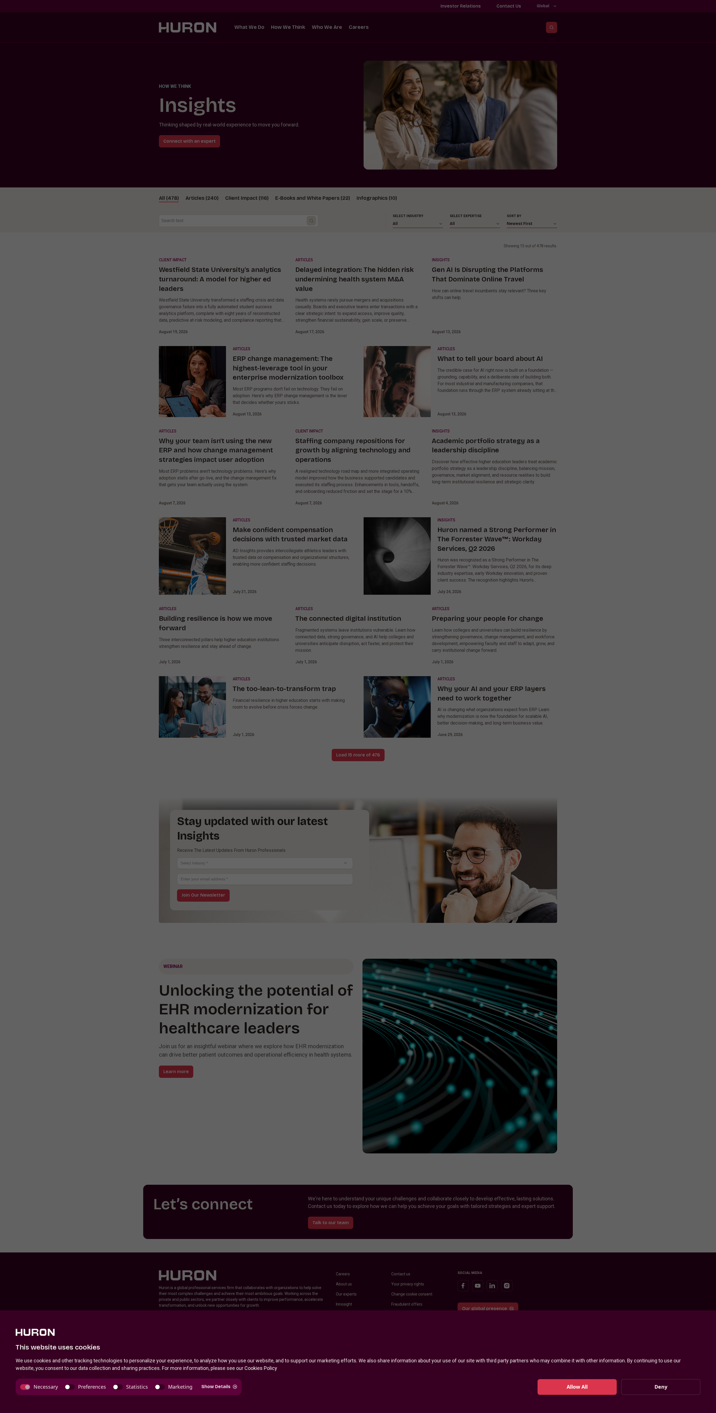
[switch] (39, 1387)
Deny (660, 1386)
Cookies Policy (260, 1368)
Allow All (577, 1386)
